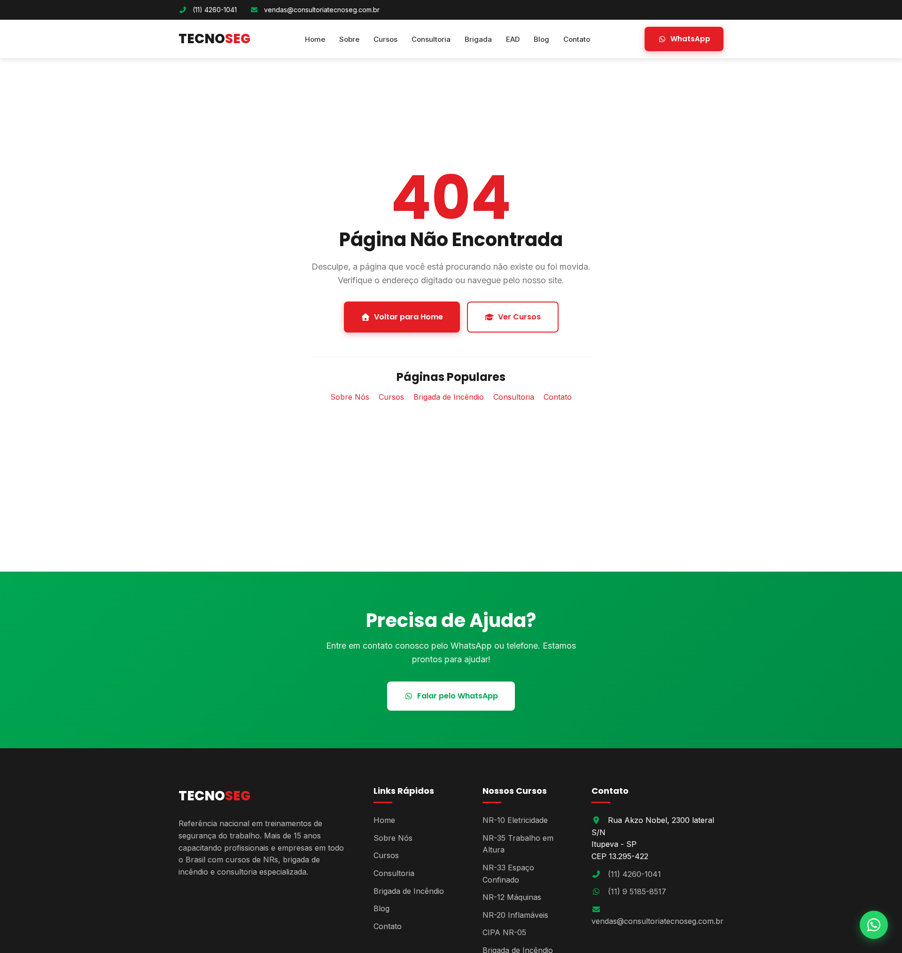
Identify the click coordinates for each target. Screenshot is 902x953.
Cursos (385, 39)
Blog (541, 39)
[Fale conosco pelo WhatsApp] (874, 925)
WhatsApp (690, 39)
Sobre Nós (349, 397)
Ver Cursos (519, 316)
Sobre (349, 39)
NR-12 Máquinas (511, 897)
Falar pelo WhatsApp (457, 695)
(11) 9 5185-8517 (637, 891)
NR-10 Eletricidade (515, 820)
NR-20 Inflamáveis (515, 915)
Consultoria (431, 39)
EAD (513, 39)
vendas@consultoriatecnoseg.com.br (322, 10)
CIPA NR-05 (504, 932)
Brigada (478, 39)
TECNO (214, 39)
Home (315, 39)
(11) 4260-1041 (215, 10)
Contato (576, 39)
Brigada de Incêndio (448, 397)
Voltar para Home (408, 316)
